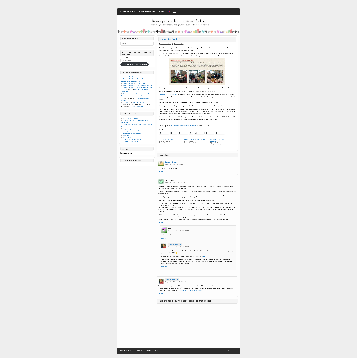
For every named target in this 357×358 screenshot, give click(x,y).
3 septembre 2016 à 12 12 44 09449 (175, 282)
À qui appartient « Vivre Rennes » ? (133, 131)
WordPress (228, 351)
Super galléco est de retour (167, 139)
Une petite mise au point (144, 77)
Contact (161, 11)
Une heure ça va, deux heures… (132, 139)
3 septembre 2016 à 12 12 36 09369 (178, 247)
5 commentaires (178, 44)
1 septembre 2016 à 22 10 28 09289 (175, 164)
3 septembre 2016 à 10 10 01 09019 (178, 231)
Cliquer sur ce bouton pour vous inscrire (135, 64)
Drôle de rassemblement (144, 85)
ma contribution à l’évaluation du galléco (183, 126)
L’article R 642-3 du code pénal (168, 94)
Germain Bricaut (171, 162)
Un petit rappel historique (147, 11)
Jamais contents (128, 137)
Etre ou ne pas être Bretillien (131, 160)
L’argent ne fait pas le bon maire (132, 133)
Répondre (161, 171)
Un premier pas (127, 129)
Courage (235, 351)
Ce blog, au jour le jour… (127, 11)
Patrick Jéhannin (175, 245)
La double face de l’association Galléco (195, 139)
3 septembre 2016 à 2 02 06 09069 (175, 182)
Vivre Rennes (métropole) (145, 87)
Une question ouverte (136, 96)
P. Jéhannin (126, 102)
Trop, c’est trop (141, 83)
